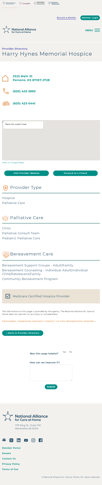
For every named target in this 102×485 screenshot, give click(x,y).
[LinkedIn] (19, 440)
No (70, 352)
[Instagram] (34, 440)
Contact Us (9, 458)
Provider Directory (15, 48)
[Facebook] (41, 440)
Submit (51, 387)
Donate (6, 453)
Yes (64, 352)
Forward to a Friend (75, 173)
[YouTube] (26, 440)
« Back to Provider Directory (22, 333)
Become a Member (66, 17)
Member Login (90, 18)
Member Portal (11, 448)
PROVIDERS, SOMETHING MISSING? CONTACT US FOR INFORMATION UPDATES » (49, 321)
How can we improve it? (45, 362)
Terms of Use (10, 469)
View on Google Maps (13, 162)
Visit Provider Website (26, 173)
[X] (12, 440)
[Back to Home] (42, 29)
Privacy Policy (11, 464)
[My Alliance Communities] (4, 439)
